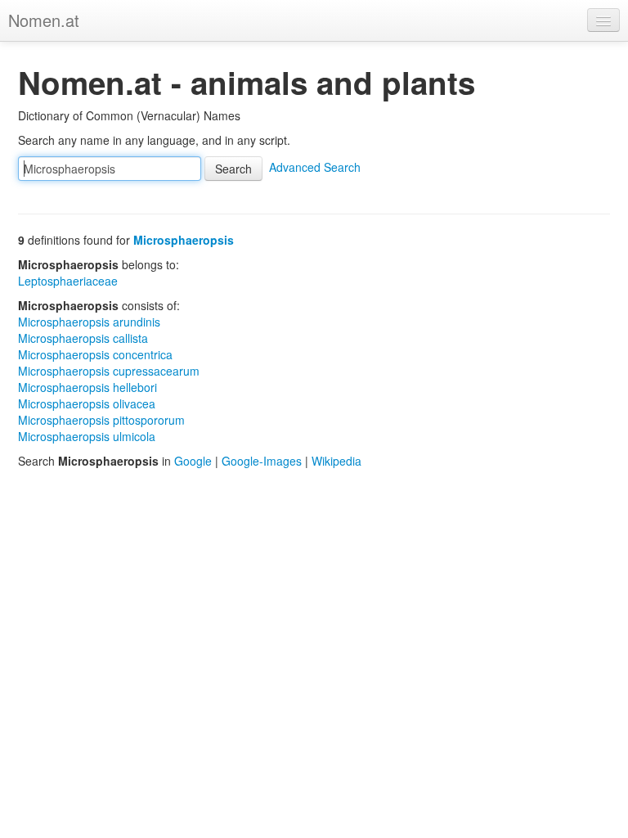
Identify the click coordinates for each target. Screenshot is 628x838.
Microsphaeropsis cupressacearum (109, 371)
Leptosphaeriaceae (68, 281)
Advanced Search (315, 167)
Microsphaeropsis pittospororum (101, 420)
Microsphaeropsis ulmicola (86, 436)
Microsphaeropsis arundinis (89, 321)
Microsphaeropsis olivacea (86, 403)
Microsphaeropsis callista (83, 338)
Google (193, 461)
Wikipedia (336, 461)
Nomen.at (43, 20)
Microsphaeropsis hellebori (87, 387)
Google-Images (262, 461)
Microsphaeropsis (183, 240)
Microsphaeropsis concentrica (95, 354)
